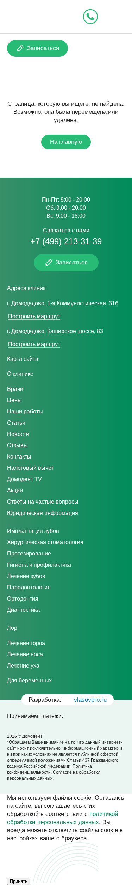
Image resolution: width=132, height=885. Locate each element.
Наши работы (25, 411)
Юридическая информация (42, 513)
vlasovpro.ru (90, 699)
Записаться (43, 48)
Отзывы (17, 445)
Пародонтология (29, 587)
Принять (18, 881)
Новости (18, 434)
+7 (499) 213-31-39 (66, 241)
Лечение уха (23, 666)
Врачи (15, 389)
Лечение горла (26, 643)
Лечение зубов (26, 576)
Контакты (19, 457)
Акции (15, 490)
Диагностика (23, 610)
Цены (14, 400)
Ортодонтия (22, 599)
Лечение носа (25, 654)
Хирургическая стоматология (45, 542)
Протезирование (29, 554)
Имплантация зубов (33, 531)
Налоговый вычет (30, 468)
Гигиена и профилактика (39, 565)
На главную (66, 142)
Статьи (16, 423)
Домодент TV (24, 479)
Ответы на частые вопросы (42, 502)
